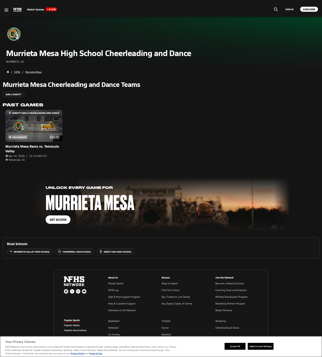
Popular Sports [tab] (72, 320)
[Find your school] (276, 9)
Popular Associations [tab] (75, 330)
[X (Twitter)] (72, 291)
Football (166, 321)
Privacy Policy (77, 353)
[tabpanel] (183, 327)
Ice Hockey (114, 334)
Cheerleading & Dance (227, 327)
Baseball (166, 334)
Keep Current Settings (261, 346)
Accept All (235, 346)
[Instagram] (78, 291)
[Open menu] (6, 10)
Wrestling (220, 321)
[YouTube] (84, 291)
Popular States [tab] (72, 325)
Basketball (114, 321)
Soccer (165, 327)
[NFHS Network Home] (17, 10)
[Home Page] (8, 72)
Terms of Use (95, 353)
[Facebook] (66, 291)
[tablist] (80, 325)
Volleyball (113, 327)
